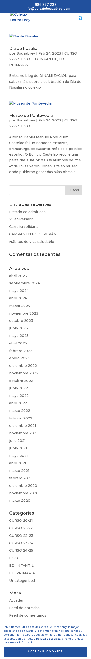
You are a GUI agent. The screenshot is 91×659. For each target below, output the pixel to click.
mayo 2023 (19, 336)
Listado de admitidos (27, 212)
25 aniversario (21, 219)
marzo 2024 (19, 306)
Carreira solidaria (23, 226)
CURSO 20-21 (21, 520)
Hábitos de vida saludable (31, 242)
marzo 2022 (19, 410)
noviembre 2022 (23, 373)
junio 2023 (18, 328)
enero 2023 (19, 358)
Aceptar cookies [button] (45, 651)
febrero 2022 (20, 418)
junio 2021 (18, 448)
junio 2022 (18, 388)
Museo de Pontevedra (31, 115)
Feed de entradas (24, 608)
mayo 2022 (19, 395)
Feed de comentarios (27, 615)
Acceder (16, 600)
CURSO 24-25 (21, 550)
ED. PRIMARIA (22, 573)
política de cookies (48, 638)
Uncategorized (22, 580)
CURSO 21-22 (21, 528)
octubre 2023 (21, 320)
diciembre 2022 (23, 365)
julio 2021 (17, 440)
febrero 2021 (20, 478)
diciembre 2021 (22, 425)
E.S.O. (26, 59)
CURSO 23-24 (21, 543)
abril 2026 (18, 276)
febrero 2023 (20, 351)
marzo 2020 (19, 500)
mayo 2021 (18, 456)
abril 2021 (17, 463)
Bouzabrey (25, 53)
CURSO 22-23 (21, 535)
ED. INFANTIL (45, 59)
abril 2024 (18, 298)
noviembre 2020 (24, 493)
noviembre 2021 (23, 433)
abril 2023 (18, 343)
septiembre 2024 (24, 283)
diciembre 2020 (23, 485)
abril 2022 (18, 403)
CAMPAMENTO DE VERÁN (33, 234)
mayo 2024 (19, 290)
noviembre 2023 (23, 313)
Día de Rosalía (23, 48)
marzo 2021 (19, 470)
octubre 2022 (21, 381)
